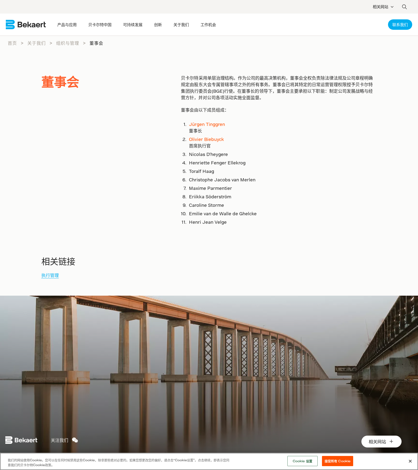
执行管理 (50, 275)
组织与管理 (67, 43)
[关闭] (410, 461)
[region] (209, 461)
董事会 (96, 43)
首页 (12, 43)
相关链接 (58, 261)
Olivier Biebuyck (206, 139)
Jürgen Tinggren (207, 124)
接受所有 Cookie (338, 461)
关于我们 (36, 43)
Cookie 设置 (302, 461)
